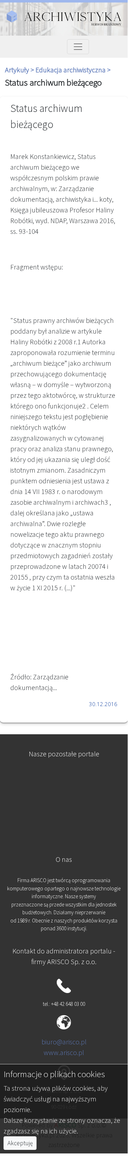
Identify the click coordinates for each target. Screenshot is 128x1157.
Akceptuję (20, 1143)
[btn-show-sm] (78, 46)
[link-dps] (63, 778)
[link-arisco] (63, 814)
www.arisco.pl (64, 1052)
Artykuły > (20, 69)
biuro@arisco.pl (64, 1041)
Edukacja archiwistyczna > (73, 69)
